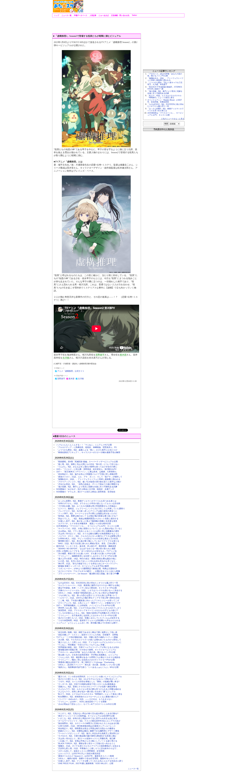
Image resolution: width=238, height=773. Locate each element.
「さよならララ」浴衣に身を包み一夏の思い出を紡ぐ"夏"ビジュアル (86, 691)
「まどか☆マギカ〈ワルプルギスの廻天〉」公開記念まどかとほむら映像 (88, 571)
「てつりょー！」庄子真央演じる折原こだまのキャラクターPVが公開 (86, 615)
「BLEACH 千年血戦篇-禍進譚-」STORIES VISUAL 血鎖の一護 (164, 88)
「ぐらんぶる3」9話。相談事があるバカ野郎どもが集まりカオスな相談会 (88, 657)
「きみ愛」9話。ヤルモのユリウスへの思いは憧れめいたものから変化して (88, 640)
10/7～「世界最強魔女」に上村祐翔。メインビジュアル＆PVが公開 (85, 605)
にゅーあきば (103, 15)
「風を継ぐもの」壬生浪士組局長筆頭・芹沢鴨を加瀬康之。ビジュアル (87, 655)
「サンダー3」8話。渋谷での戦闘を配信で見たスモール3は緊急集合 (86, 684)
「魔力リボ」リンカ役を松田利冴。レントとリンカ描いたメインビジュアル (89, 676)
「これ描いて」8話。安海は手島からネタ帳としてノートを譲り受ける (86, 741)
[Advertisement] (133, 6)
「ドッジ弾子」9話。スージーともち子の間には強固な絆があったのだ (86, 513)
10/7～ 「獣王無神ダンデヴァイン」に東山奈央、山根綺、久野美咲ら (86, 472)
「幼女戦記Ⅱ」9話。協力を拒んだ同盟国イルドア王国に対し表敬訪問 (86, 474)
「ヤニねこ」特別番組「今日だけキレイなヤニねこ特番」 (81, 645)
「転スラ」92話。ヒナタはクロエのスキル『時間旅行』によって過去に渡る (89, 694)
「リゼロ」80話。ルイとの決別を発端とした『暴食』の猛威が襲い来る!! (87, 681)
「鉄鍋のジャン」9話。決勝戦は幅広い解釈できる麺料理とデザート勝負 (87, 731)
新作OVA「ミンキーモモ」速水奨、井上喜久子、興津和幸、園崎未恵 (86, 546)
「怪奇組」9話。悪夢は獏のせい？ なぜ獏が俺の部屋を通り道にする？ (87, 516)
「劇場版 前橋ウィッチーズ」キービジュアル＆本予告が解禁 (82, 566)
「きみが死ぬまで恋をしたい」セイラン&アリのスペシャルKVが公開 (86, 704)
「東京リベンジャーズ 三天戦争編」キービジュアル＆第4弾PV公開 (85, 716)
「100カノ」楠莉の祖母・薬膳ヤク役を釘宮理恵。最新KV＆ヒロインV (86, 758)
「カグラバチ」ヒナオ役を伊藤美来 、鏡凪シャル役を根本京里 (83, 523)
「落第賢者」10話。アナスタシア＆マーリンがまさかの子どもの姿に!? (87, 610)
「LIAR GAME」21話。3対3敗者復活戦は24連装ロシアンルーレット (86, 726)
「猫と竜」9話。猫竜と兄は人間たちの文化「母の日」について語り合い (87, 464)
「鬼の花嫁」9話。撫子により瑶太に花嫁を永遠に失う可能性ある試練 (86, 487)
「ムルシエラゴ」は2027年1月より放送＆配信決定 (78, 753)
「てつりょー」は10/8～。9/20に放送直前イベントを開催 (81, 701)
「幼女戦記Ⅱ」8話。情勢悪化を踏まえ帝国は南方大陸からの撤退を (85, 728)
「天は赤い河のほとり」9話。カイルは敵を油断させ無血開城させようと (87, 533)
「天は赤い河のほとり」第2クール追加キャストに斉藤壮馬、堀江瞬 (85, 738)
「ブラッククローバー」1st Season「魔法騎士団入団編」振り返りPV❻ (87, 573)
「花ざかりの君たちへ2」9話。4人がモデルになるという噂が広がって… (87, 679)
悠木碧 (123, 355)
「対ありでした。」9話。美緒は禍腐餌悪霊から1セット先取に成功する (87, 518)
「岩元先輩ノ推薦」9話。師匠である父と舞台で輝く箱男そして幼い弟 (86, 632)
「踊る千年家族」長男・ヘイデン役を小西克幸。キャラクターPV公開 (86, 588)
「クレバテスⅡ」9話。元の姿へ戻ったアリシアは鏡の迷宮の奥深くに (86, 511)
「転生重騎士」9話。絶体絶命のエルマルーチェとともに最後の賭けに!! (87, 697)
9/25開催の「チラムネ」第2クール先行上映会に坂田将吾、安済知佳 (85, 492)
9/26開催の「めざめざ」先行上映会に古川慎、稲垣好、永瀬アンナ (85, 489)
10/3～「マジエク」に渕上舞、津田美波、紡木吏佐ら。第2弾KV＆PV (86, 469)
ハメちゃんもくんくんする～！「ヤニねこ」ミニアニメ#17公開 (84, 445)
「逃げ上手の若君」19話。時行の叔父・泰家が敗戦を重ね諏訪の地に (86, 558)
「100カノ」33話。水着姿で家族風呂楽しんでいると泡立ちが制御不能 (87, 593)
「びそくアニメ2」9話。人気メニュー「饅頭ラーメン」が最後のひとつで (88, 603)
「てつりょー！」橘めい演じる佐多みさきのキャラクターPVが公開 (85, 660)
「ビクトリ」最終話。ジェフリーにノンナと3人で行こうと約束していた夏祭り (90, 508)
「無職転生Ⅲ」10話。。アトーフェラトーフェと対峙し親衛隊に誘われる (88, 479)
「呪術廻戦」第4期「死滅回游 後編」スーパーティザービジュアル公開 (87, 461)
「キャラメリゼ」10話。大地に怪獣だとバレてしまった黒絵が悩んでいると (89, 528)
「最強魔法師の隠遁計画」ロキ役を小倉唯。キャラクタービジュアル (86, 650)
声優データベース (80, 15)
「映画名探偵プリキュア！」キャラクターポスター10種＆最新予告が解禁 (88, 452)
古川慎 (66, 358)
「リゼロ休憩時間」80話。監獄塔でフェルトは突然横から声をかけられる (88, 620)
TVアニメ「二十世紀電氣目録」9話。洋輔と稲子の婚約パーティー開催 (87, 637)
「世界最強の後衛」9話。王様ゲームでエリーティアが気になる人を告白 (87, 647)
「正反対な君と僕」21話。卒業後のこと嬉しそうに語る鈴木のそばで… (87, 748)
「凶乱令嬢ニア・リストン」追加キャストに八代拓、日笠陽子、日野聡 (87, 635)
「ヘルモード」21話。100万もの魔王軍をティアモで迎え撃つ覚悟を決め (88, 598)
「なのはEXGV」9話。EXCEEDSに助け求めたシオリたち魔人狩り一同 (87, 583)
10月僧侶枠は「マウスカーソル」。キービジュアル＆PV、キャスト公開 (87, 526)
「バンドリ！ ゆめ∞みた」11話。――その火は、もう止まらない (84, 699)
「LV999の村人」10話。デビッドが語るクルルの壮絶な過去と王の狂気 (87, 538)
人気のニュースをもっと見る (172, 119)
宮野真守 (100, 355)
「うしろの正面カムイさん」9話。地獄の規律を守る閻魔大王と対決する (87, 613)
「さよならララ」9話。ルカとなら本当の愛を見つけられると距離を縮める (88, 689)
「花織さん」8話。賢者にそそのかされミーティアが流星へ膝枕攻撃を (86, 686)
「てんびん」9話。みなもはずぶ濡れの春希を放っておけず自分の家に (86, 467)
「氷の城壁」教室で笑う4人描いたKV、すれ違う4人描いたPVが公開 (86, 553)
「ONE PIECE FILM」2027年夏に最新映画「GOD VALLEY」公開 (84, 763)
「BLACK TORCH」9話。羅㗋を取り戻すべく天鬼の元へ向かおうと (85, 743)
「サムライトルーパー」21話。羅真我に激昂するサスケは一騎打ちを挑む (88, 585)
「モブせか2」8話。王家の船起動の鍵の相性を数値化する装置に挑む (86, 736)
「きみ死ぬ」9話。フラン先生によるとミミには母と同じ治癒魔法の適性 (87, 531)
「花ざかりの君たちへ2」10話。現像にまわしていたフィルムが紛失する (87, 618)
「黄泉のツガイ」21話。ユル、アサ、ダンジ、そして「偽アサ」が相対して (89, 477)
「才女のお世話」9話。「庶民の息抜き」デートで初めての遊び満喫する (87, 484)
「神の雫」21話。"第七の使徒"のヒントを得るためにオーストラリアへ (87, 563)
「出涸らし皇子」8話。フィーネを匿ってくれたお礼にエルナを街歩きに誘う (89, 761)
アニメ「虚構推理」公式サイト (70, 371)
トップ (56, 15)
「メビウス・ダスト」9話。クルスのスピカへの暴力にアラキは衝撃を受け (88, 536)
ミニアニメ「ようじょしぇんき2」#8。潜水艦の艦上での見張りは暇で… (87, 623)
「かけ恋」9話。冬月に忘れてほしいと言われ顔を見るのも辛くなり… (86, 561)
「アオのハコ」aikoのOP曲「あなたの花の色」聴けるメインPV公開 (85, 652)
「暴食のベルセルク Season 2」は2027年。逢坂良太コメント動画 (85, 756)
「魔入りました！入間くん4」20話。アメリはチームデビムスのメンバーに (88, 642)
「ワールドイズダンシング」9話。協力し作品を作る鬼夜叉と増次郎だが (87, 733)
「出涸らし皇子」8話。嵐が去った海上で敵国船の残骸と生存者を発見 (86, 521)
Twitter (134, 15)
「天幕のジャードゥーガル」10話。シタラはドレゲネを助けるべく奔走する (89, 590)
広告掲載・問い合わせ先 (120, 15)
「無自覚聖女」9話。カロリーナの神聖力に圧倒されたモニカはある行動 (87, 723)
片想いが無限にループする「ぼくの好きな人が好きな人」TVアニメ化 (86, 551)
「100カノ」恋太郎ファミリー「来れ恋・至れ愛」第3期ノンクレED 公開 (88, 665)
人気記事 (92, 15)
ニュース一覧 (66, 15)
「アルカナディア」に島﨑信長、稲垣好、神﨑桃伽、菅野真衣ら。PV (86, 447)
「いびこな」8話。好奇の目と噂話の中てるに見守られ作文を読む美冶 (86, 718)
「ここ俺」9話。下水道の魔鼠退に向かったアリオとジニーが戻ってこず (87, 600)
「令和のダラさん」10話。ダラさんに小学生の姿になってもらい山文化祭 (88, 503)
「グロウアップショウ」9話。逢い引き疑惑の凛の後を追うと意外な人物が (88, 482)
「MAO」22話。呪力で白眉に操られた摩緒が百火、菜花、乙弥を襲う (86, 543)
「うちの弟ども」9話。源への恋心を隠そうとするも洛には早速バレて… (87, 595)
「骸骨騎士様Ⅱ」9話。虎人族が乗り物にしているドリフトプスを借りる (87, 541)
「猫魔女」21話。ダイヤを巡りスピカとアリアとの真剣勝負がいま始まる (88, 746)
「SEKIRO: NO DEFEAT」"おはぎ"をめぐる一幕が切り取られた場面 (85, 548)
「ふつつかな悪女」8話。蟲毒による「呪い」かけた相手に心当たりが (86, 450)
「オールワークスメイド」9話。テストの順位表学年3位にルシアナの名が (88, 721)
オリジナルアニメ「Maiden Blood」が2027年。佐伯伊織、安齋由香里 (164, 101)
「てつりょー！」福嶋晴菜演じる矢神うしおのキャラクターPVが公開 (86, 556)
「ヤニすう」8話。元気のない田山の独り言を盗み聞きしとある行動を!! (87, 713)
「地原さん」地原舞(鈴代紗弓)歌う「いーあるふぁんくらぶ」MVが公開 (87, 667)
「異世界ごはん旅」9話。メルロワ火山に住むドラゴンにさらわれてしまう (88, 608)
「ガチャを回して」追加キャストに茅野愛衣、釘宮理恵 (80, 751)
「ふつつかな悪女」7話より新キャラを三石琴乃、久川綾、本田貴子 (164, 83)
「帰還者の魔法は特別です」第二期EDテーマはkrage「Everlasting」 (86, 662)
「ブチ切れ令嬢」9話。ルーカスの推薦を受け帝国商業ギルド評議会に (86, 506)
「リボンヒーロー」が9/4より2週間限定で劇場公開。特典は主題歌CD (86, 568)
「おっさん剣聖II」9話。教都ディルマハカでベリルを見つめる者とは (86, 501)
